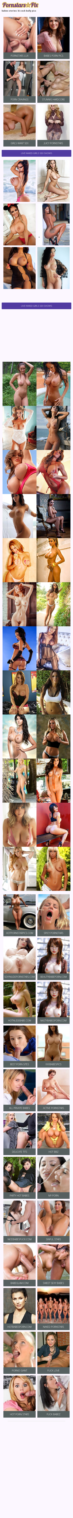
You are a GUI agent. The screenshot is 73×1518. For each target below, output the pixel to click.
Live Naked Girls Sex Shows (36, 153)
